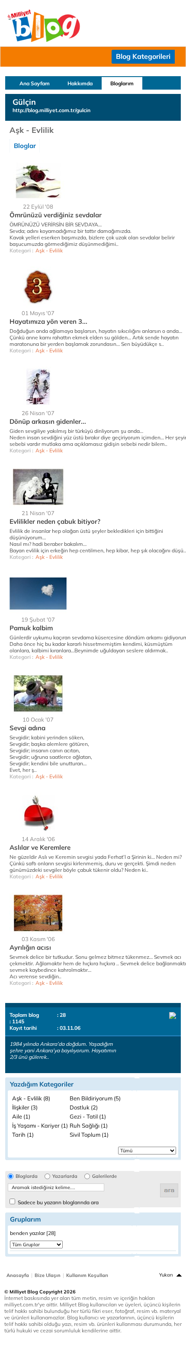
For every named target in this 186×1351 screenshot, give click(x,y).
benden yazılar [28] (33, 1233)
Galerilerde (104, 1176)
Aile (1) (21, 1116)
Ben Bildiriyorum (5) (95, 1098)
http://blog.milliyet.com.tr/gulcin (51, 110)
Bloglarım (122, 83)
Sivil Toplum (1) (89, 1134)
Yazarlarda (64, 1176)
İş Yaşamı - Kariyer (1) (40, 1125)
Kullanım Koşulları (87, 1275)
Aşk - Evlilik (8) (31, 1098)
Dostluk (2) (84, 1107)
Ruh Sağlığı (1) (89, 1125)
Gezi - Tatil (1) (88, 1116)
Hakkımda (80, 83)
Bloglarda (27, 1176)
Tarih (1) (23, 1134)
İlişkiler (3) (25, 1107)
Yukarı (166, 1275)
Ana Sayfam (34, 83)
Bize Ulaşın (48, 1275)
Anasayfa (17, 1275)
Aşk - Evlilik (49, 250)
